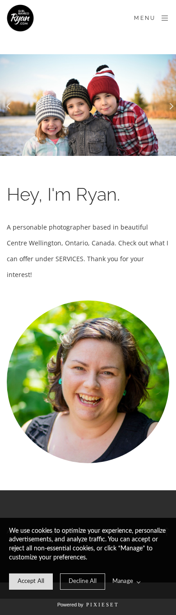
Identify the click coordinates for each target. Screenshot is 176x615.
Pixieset (102, 604)
